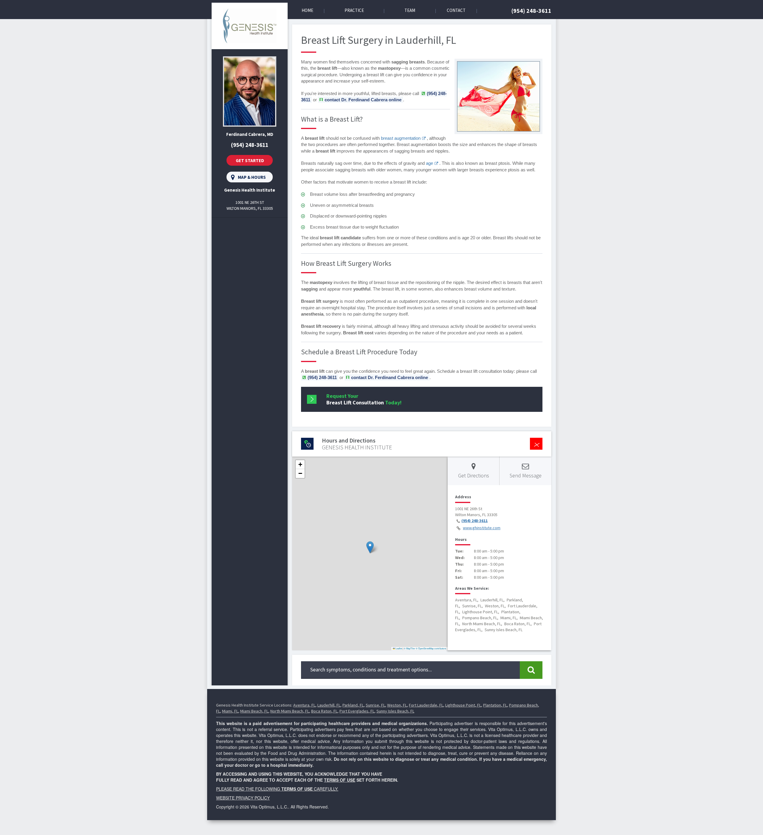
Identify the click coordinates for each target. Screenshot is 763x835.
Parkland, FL (353, 705)
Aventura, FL (304, 705)
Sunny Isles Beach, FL (395, 711)
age (429, 163)
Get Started (250, 160)
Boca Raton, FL (324, 711)
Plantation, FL (495, 705)
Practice (354, 10)
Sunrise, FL (375, 705)
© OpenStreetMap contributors (431, 648)
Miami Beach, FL (254, 711)
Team (409, 10)
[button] (370, 547)
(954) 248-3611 (531, 10)
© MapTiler (409, 648)
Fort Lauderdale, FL (426, 705)
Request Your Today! (363, 399)
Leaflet (398, 648)
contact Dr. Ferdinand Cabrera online (363, 99)
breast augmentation (401, 138)
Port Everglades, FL (356, 711)
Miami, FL (230, 711)
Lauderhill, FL (328, 705)
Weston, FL (397, 705)
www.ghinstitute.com (481, 527)
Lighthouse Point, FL (463, 705)
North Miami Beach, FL (289, 711)
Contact (456, 10)
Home (307, 10)
